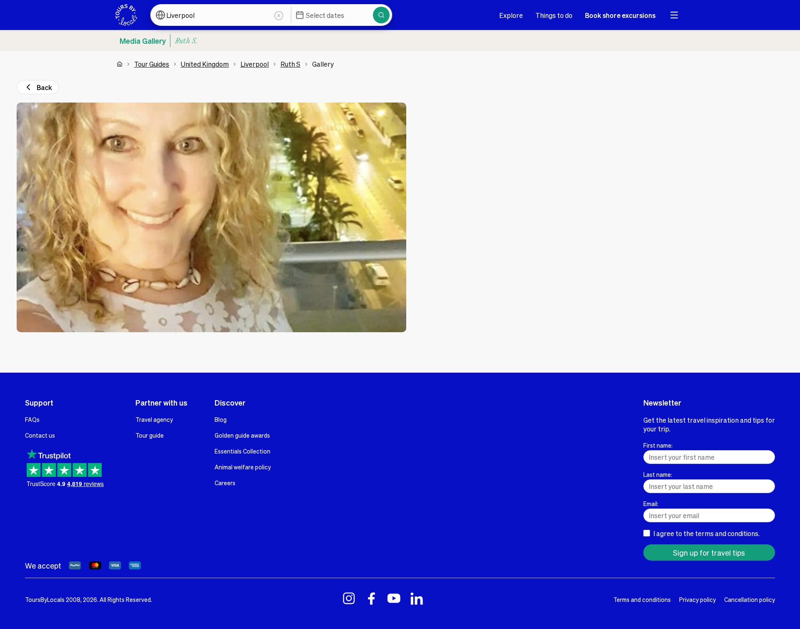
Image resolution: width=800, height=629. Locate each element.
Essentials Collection (242, 451)
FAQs (32, 419)
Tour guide (149, 435)
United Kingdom (205, 64)
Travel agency (154, 419)
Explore (511, 15)
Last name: (657, 474)
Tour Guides (151, 64)
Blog (221, 419)
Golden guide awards (242, 435)
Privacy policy (697, 599)
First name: (657, 445)
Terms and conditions (642, 599)
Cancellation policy (749, 599)
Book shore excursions (620, 15)
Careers (225, 482)
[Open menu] (674, 15)
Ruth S (290, 64)
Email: (650, 503)
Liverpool (254, 64)
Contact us (40, 435)
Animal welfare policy (243, 467)
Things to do (553, 15)
